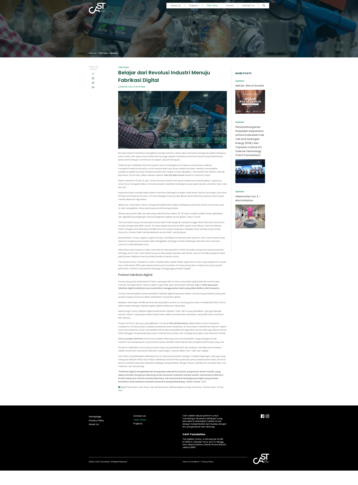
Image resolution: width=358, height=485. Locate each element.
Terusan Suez (209, 387)
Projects (193, 5)
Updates (114, 53)
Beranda (92, 53)
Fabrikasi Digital (176, 387)
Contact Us (248, 5)
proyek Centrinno (193, 387)
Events (230, 5)
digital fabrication (129, 387)
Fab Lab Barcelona (159, 387)
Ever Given (144, 387)
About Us (176, 5)
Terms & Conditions (190, 461)
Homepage (95, 416)
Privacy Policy (96, 420)
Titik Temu (212, 5)
